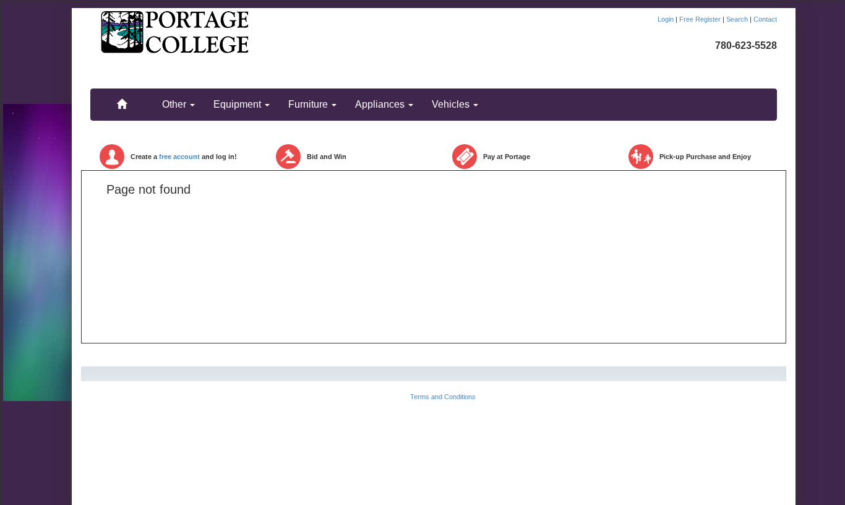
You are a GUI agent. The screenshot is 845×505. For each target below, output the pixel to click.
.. (121, 98)
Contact (765, 19)
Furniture (309, 104)
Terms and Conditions (443, 396)
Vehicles (452, 104)
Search (738, 19)
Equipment (238, 104)
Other (175, 104)
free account (179, 156)
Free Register (701, 19)
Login (667, 19)
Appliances (381, 104)
